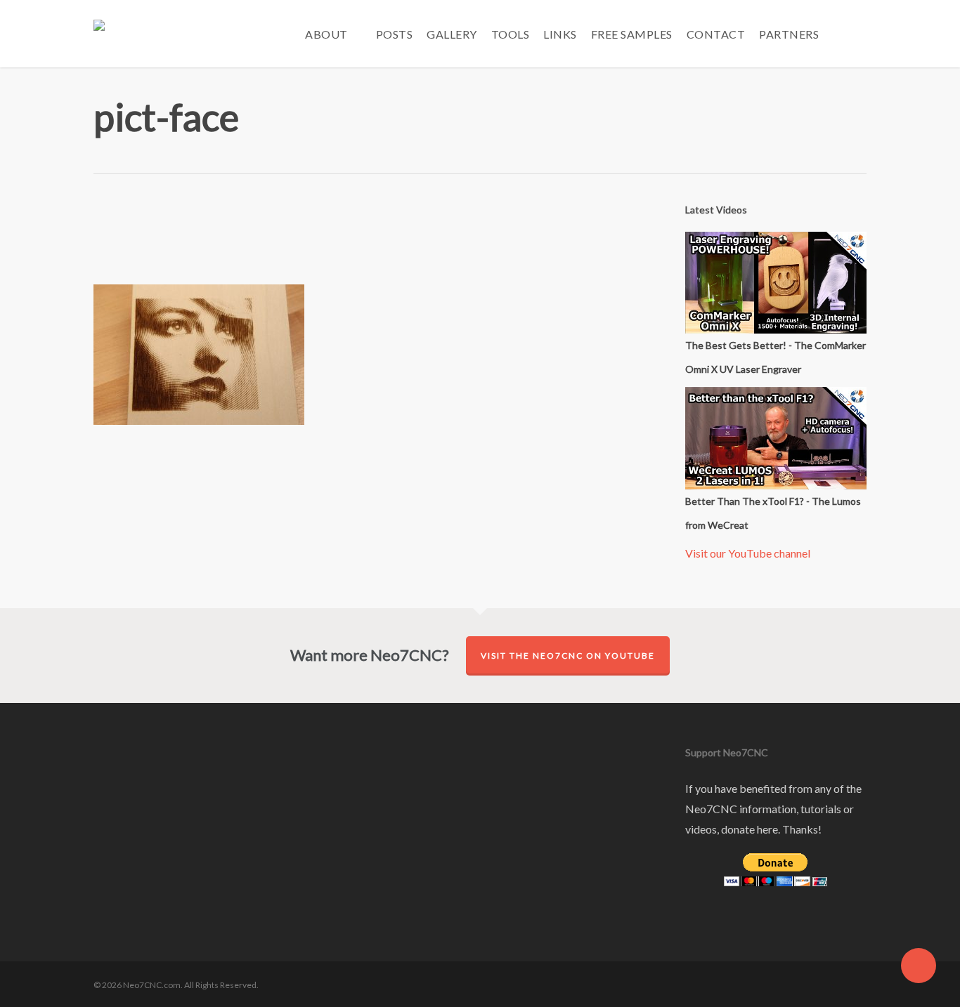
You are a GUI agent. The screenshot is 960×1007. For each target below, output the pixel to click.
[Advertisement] (371, 240)
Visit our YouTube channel (747, 553)
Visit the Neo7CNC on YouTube (568, 655)
